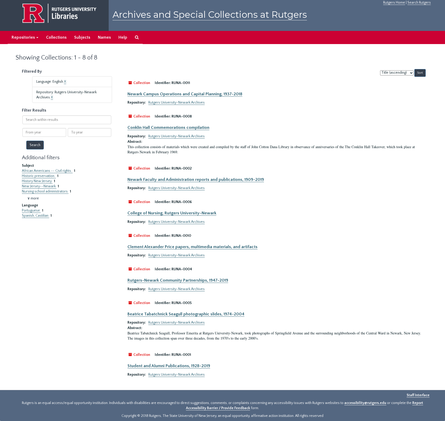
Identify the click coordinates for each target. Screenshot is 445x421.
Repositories (24, 37)
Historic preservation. (39, 176)
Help (122, 37)
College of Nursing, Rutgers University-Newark (171, 213)
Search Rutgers (419, 3)
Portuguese (31, 210)
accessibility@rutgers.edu (365, 403)
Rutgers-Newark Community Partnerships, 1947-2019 (177, 280)
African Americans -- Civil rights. (47, 171)
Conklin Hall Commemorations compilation (168, 127)
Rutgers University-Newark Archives (176, 102)
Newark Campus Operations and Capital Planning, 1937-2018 (184, 94)
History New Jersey (37, 181)
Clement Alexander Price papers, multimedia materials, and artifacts (192, 247)
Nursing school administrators (45, 191)
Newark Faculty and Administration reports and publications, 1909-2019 (195, 179)
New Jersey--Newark (39, 186)
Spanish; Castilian (35, 216)
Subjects (82, 37)
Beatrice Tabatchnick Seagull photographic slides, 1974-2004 (185, 314)
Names (104, 37)
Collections (56, 37)
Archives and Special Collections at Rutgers (210, 14)
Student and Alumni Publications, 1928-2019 (168, 366)
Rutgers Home (394, 3)
